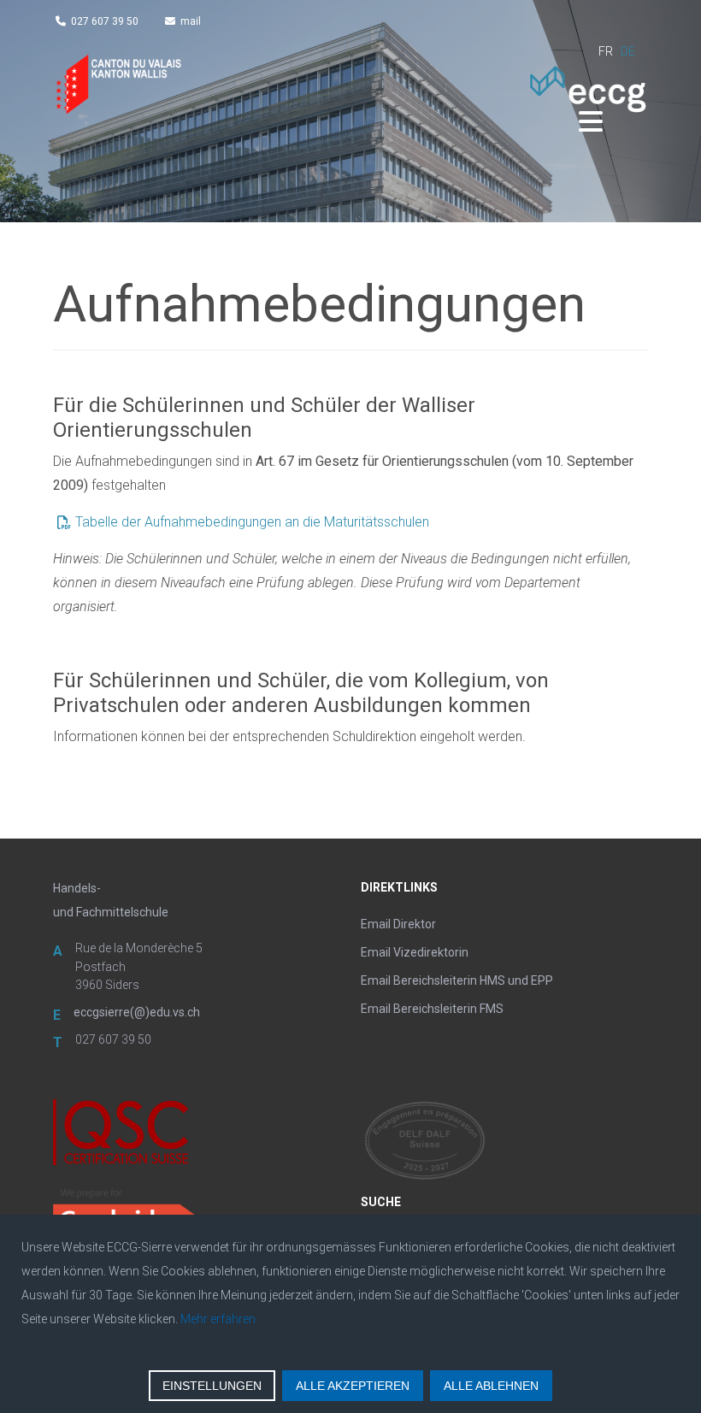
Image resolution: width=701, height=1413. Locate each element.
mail (190, 21)
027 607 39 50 (104, 21)
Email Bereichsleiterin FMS (432, 1009)
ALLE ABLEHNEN (491, 1385)
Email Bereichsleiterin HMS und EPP (457, 980)
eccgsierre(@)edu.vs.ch (137, 1012)
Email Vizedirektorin (414, 952)
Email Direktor (398, 924)
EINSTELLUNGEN (212, 1385)
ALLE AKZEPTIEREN (352, 1385)
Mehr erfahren (218, 1319)
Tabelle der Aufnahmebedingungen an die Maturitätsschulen (252, 522)
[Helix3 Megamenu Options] (591, 122)
